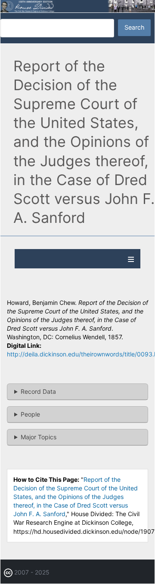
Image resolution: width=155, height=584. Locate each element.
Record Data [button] (38, 391)
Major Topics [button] (38, 437)
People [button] (30, 414)
